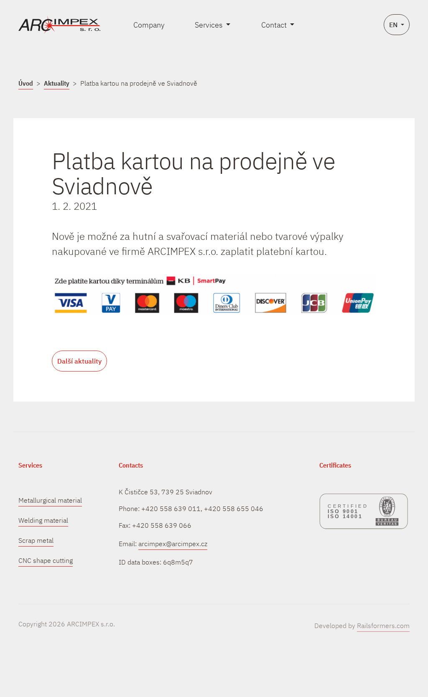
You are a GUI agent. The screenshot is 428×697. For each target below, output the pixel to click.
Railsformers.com (383, 625)
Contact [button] (274, 25)
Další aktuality (79, 361)
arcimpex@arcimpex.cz (172, 543)
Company (149, 25)
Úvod (25, 83)
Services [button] (209, 25)
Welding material (43, 520)
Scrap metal (36, 540)
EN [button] (394, 24)
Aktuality (56, 83)
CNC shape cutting (45, 560)
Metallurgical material (50, 500)
